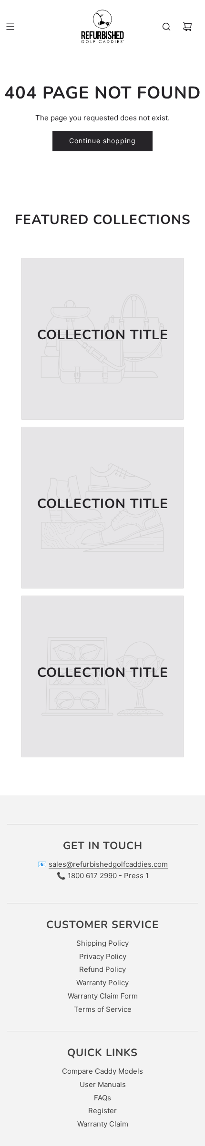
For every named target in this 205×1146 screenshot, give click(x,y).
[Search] (166, 26)
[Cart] (187, 26)
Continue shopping (102, 141)
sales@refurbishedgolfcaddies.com (108, 864)
